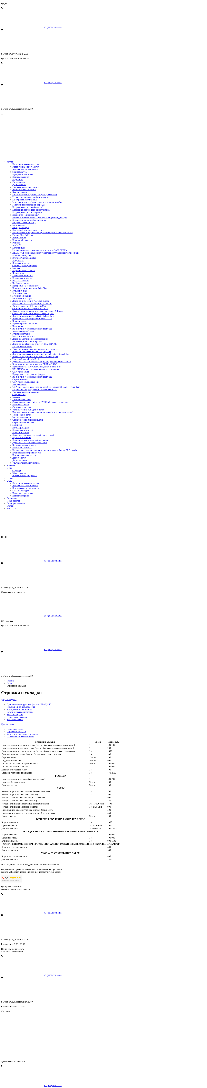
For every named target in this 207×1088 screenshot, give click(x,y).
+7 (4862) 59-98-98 (53, 27)
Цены (9, 683)
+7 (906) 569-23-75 (53, 1085)
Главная (10, 681)
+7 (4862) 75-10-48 (53, 82)
